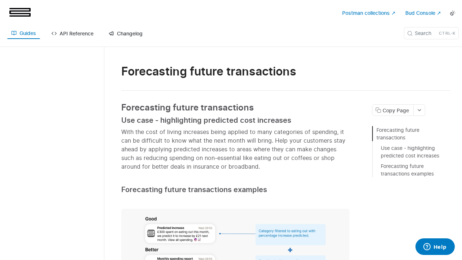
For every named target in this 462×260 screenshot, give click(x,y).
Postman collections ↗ (369, 13)
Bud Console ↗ (423, 13)
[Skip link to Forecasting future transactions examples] (116, 189)
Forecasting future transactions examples (407, 170)
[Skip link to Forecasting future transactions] (116, 107)
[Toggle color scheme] (452, 13)
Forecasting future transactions (397, 133)
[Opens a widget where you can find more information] (435, 247)
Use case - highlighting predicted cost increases (410, 152)
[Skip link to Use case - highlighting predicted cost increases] (116, 120)
